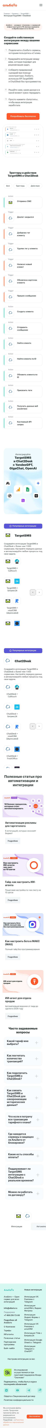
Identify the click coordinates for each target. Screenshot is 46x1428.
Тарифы (7, 1330)
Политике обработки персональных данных (13, 1422)
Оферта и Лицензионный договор (19, 1396)
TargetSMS (25, 13)
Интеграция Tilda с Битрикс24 (33, 1334)
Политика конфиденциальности (18, 1400)
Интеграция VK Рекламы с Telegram (31, 1299)
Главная (7, 13)
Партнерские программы (10, 1343)
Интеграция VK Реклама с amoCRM (31, 1326)
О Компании (9, 1326)
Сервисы (15, 13)
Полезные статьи (12, 1338)
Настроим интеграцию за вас (21, 1359)
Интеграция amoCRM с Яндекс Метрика (32, 1308)
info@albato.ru (10, 1308)
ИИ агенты (9, 1334)
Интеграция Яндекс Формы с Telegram (32, 1317)
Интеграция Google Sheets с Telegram (33, 1341)
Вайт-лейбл (9, 1348)
